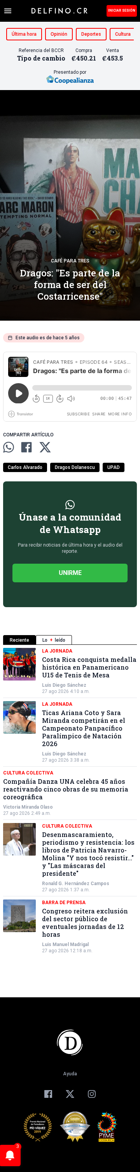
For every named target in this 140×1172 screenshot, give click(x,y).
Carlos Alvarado (25, 467)
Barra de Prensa (64, 902)
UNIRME (70, 572)
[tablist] (70, 640)
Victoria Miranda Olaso (28, 807)
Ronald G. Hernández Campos (75, 883)
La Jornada (57, 651)
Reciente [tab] (19, 640)
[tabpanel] (70, 801)
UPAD (113, 467)
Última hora (24, 34)
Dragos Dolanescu (75, 467)
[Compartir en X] (45, 447)
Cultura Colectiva (28, 773)
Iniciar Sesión (121, 10)
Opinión (59, 34)
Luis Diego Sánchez (64, 685)
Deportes (91, 34)
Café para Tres (70, 261)
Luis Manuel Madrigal (65, 944)
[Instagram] (91, 1094)
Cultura (123, 34)
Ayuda (70, 1074)
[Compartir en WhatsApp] (8, 447)
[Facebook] (48, 1094)
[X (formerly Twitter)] (70, 1094)
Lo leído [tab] (53, 640)
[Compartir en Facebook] (26, 447)
